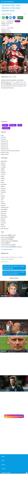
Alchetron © (6, 472)
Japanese (9, 32)
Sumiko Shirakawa (5, 245)
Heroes (5, 125)
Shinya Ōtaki (4, 239)
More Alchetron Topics (6, 249)
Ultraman (3, 137)
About (3, 456)
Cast (20, 125)
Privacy (3, 464)
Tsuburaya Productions (17, 86)
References (6, 128)
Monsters (12, 125)
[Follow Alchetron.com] (14, 418)
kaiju (22, 84)
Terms (3, 460)
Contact (4, 468)
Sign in (20, 17)
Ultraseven (3, 139)
